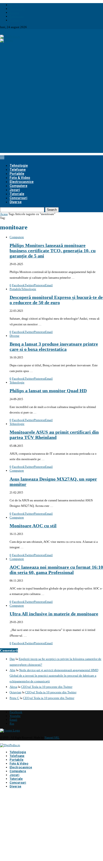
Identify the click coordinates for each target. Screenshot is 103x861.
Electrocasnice (22, 182)
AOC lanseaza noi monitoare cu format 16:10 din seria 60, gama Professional (56, 570)
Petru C (14, 698)
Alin (12, 670)
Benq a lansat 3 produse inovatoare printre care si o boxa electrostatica (54, 347)
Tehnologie (19, 165)
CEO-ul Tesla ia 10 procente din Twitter (46, 687)
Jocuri (15, 190)
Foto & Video (20, 178)
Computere (18, 186)
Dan (12, 659)
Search (52, 209)
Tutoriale (17, 194)
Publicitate (17, 16)
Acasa (4, 214)
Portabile (17, 174)
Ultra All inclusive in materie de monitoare (54, 613)
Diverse (16, 202)
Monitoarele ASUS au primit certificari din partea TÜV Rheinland (54, 435)
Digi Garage (17, 8)
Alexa (13, 687)
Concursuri (18, 198)
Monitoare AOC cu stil (33, 525)
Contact (15, 20)
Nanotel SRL (52, 737)
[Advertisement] (51, 101)
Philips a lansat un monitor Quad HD (48, 390)
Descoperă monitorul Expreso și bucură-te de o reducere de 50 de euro (56, 300)
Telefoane (18, 169)
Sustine (14, 12)
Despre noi (16, 5)
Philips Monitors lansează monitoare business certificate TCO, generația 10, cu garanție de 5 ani (53, 250)
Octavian (15, 692)
